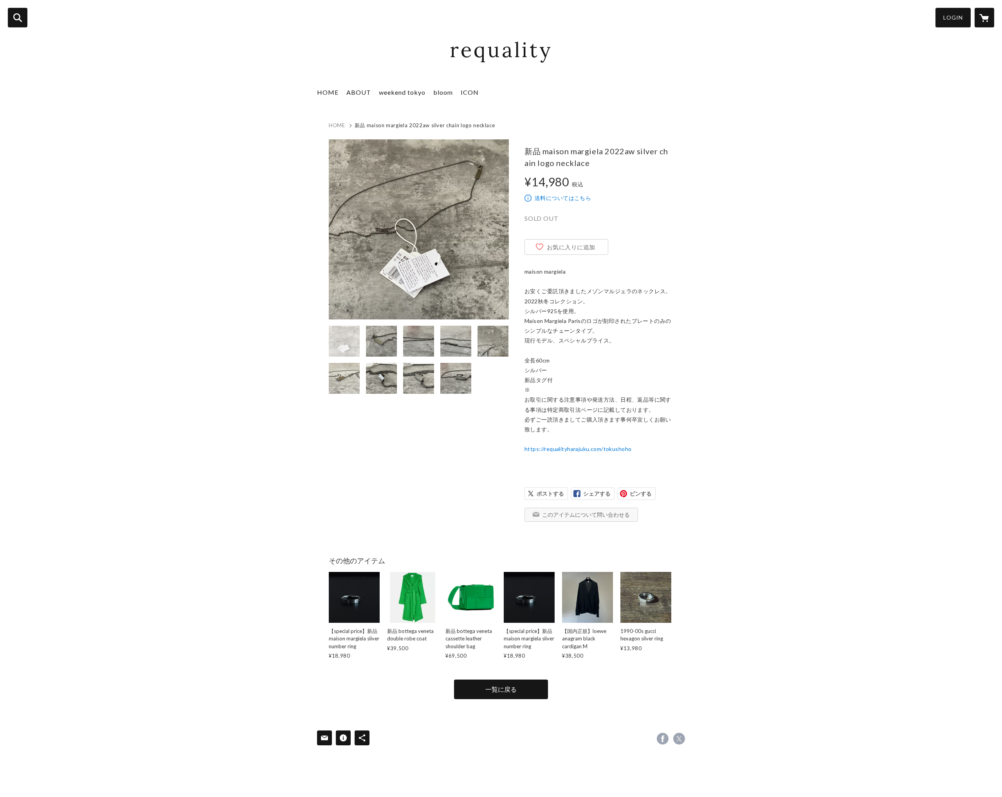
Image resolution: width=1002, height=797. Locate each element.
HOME (328, 92)
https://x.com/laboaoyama (679, 739)
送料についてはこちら (563, 198)
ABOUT (358, 92)
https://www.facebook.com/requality (663, 739)
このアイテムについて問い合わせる (586, 514)
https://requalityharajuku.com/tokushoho (577, 448)
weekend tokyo (402, 92)
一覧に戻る (501, 689)
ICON (470, 92)
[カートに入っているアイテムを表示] (984, 17)
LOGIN (953, 17)
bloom (443, 92)
